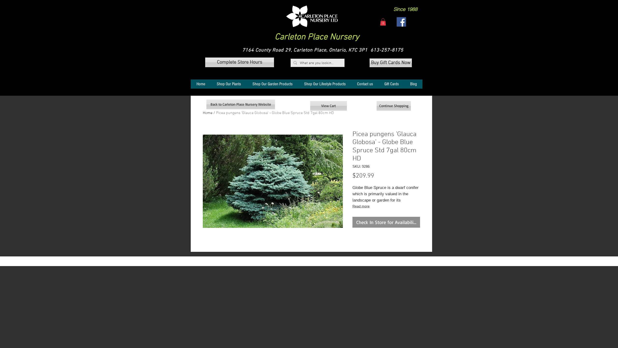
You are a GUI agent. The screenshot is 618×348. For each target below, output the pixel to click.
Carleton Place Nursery (317, 37)
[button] (312, 16)
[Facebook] (401, 22)
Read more (361, 206)
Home (207, 113)
